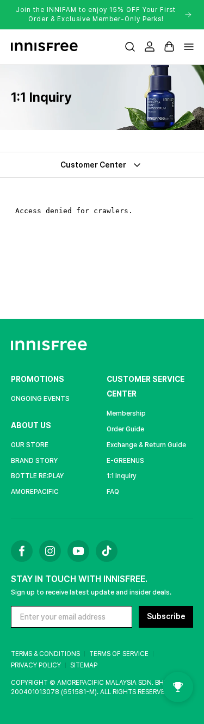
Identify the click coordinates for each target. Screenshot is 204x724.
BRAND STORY (34, 461)
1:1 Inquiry (121, 476)
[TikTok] (107, 551)
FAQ (113, 492)
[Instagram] (50, 551)
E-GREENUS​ (125, 461)
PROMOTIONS (37, 379)
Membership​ (126, 413)
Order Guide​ (125, 429)
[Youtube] (78, 551)
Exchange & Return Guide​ (146, 445)
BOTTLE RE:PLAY (37, 476)
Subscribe (166, 616)
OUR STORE (29, 445)
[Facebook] (22, 551)
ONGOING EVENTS (40, 399)
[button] (130, 47)
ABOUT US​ (31, 425)
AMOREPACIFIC (35, 492)
